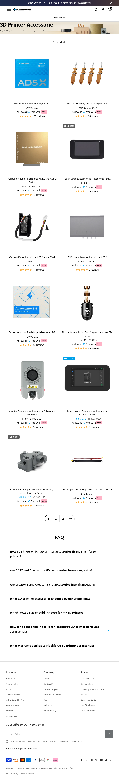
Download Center (89, 699)
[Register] (109, 734)
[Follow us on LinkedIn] (111, 760)
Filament (10, 710)
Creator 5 (10, 678)
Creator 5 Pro (12, 683)
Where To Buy (49, 710)
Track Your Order (88, 678)
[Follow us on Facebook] (81, 760)
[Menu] (9, 9)
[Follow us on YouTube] (101, 760)
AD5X (8, 689)
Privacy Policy (12, 773)
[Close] (111, 2)
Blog (45, 699)
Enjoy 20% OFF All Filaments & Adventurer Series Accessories (60, 2)
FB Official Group (88, 705)
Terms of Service (27, 773)
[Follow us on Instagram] (91, 760)
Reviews (84, 694)
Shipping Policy (88, 683)
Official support (88, 710)
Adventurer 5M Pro (15, 699)
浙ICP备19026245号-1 (63, 768)
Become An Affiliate (52, 694)
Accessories (11, 715)
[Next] (70, 518)
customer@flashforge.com (23, 748)
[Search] (96, 10)
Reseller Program (51, 689)
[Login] (103, 10)
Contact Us (48, 683)
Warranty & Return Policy (92, 689)
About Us (47, 678)
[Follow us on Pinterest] (96, 760)
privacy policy (31, 741)
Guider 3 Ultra (12, 705)
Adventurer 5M (13, 694)
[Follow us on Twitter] (86, 760)
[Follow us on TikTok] (106, 760)
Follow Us (47, 705)
